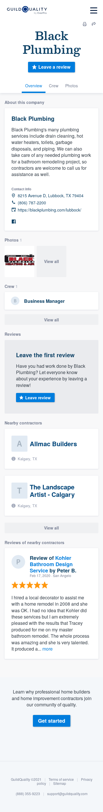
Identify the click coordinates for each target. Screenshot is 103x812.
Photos (71, 85)
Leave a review (54, 67)
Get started (51, 720)
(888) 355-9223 (28, 793)
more (47, 648)
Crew (53, 85)
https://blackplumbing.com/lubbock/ (49, 210)
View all (51, 261)
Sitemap (59, 783)
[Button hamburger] (93, 10)
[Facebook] (13, 221)
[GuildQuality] (27, 10)
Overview (33, 85)
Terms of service (61, 779)
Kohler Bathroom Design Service (51, 564)
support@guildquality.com (67, 793)
